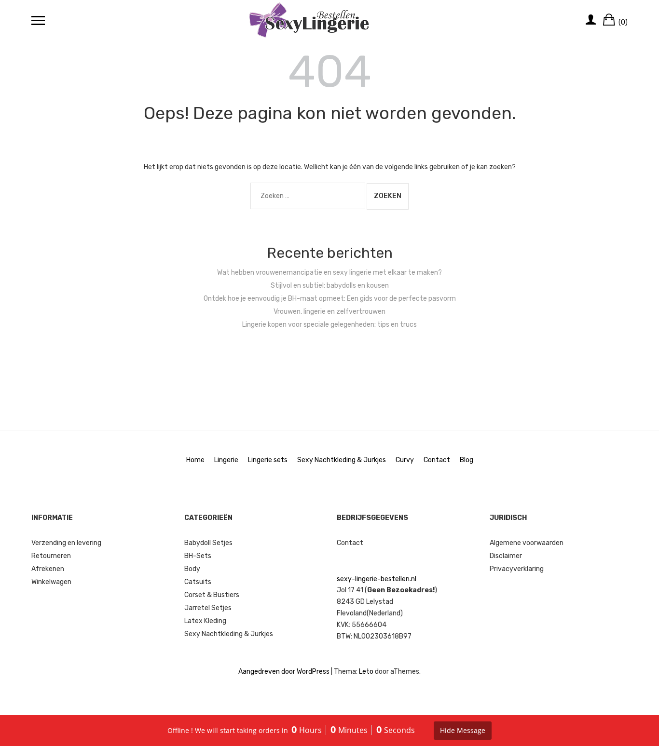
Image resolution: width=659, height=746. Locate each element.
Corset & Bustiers (211, 595)
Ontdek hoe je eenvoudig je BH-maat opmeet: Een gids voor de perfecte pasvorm (330, 298)
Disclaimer (506, 556)
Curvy (405, 460)
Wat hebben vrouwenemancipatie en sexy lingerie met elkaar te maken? (329, 272)
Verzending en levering (66, 543)
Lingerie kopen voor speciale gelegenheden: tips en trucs (329, 324)
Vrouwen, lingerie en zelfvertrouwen (329, 311)
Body (192, 569)
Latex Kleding (205, 621)
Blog (466, 460)
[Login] (591, 20)
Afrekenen (47, 569)
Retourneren (51, 556)
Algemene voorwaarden (526, 543)
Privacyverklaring (517, 569)
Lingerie (226, 460)
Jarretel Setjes (208, 608)
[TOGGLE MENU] (38, 20)
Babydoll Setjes (208, 543)
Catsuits (197, 582)
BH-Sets (197, 556)
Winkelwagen (51, 582)
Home (195, 460)
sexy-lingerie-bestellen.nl (376, 579)
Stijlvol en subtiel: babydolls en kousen (330, 285)
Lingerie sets (268, 460)
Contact (437, 460)
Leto (366, 671)
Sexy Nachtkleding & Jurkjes (341, 460)
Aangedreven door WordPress (284, 671)
